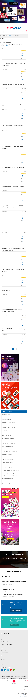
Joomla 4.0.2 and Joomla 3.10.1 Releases (13, 186)
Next (18, 348)
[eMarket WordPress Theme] (10, 395)
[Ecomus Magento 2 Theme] (10, 367)
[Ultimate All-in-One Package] (10, 531)
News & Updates (4, 577)
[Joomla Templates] (14, 28)
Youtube (14, 670)
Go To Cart (11, 680)
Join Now (14, 563)
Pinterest (11, 670)
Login (20, 6)
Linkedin (5, 670)
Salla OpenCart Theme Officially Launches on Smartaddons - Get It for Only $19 (14, 575)
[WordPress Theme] (10, 502)
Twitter (8, 670)
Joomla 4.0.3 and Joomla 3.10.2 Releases (13, 167)
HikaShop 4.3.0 (6, 290)
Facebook (2, 670)
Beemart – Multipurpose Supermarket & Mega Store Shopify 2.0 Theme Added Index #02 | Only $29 (14, 582)
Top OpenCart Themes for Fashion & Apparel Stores (12, 594)
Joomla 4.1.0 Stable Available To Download (13, 84)
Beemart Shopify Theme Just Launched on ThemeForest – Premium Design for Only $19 (13, 589)
